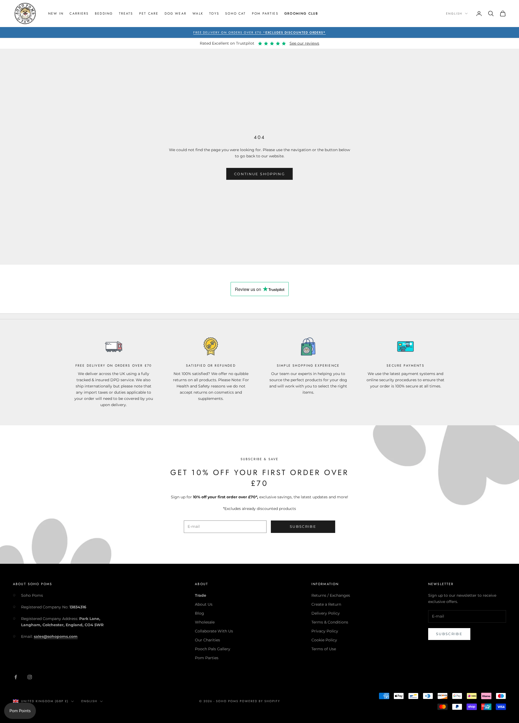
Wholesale (205, 622)
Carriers (79, 13)
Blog (199, 613)
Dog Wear (176, 13)
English (454, 13)
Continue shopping (259, 174)
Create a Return (326, 604)
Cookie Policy (324, 640)
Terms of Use (323, 648)
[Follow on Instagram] (29, 677)
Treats (126, 13)
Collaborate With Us (214, 631)
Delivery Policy (325, 613)
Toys (214, 13)
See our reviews (304, 43)
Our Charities (207, 640)
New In (56, 13)
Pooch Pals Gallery (212, 648)
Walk (197, 13)
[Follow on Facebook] (15, 677)
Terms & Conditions (329, 622)
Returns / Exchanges (330, 595)
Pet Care (148, 13)
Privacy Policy (324, 631)
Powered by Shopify (260, 701)
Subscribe (303, 526)
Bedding (104, 13)
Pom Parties (265, 13)
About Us (203, 604)
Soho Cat (235, 13)
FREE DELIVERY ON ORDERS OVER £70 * (259, 32)
